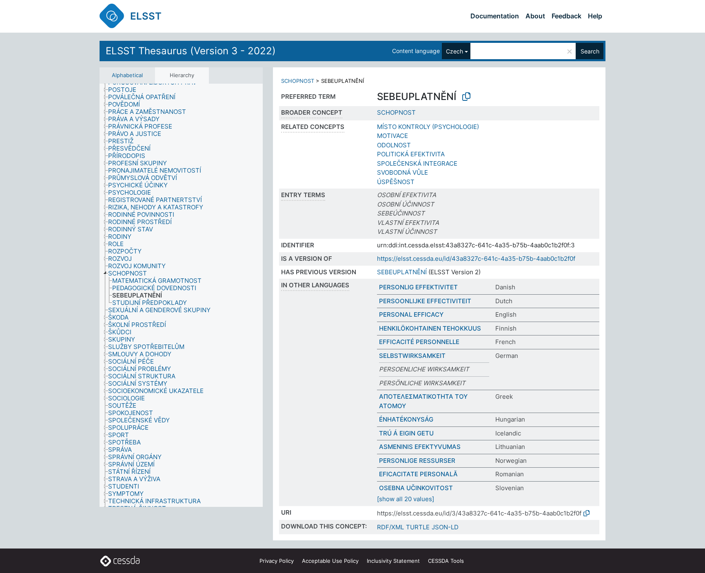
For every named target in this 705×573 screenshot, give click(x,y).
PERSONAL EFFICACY (411, 314)
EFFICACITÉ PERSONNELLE (419, 342)
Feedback (566, 16)
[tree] (181, 295)
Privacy (276, 560)
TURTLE (418, 527)
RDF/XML (390, 527)
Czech (454, 51)
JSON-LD (445, 527)
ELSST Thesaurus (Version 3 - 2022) (191, 51)
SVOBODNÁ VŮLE (402, 172)
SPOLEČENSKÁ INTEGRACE (417, 163)
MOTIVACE (392, 136)
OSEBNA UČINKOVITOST (416, 488)
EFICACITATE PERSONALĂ (418, 474)
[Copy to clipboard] (466, 97)
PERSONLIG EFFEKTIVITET (418, 287)
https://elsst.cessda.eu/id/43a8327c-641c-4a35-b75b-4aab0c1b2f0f (476, 258)
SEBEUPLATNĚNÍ (402, 272)
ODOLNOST (394, 145)
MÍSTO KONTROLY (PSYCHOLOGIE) (428, 127)
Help (595, 16)
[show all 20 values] (405, 499)
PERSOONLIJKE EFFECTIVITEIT (425, 301)
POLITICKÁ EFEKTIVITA (411, 154)
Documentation (494, 16)
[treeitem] (126, 89)
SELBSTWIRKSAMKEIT (412, 356)
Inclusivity (393, 560)
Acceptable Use (330, 560)
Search (590, 51)
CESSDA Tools (446, 560)
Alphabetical (127, 75)
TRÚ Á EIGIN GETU (406, 433)
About (535, 16)
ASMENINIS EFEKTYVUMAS (420, 447)
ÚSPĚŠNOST (396, 182)
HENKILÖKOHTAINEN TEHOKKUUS (430, 328)
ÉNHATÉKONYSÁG (406, 419)
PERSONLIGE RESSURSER (417, 460)
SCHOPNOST (297, 81)
